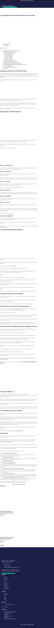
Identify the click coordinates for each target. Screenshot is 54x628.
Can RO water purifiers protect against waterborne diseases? (13, 468)
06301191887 (4, 3)
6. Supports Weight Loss (7, 65)
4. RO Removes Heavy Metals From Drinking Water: (12, 63)
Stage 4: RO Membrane (9, 56)
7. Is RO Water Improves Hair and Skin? (10, 67)
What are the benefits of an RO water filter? (10, 453)
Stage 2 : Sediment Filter (9, 54)
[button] (37, 13)
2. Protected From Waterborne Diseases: (10, 61)
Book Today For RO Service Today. (17, 430)
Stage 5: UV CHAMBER (9, 57)
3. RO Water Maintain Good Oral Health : (10, 62)
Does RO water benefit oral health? (8, 473)
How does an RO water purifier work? (8, 463)
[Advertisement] (19, 90)
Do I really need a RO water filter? (8, 457)
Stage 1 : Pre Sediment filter (9, 53)
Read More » (2, 515)
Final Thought (5, 68)
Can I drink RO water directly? (7, 460)
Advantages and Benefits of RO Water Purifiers (11, 50)
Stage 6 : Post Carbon (8, 58)
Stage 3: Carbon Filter (8, 55)
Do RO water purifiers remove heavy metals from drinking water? (14, 477)
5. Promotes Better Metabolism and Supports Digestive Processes (15, 64)
